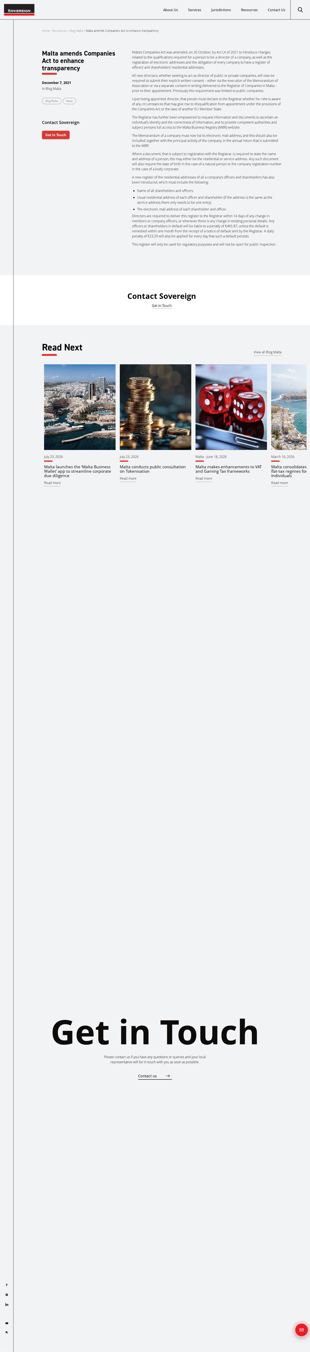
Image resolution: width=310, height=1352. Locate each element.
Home (46, 31)
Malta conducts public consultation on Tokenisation (153, 468)
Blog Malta (76, 31)
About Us (170, 10)
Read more (52, 482)
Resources (249, 10)
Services (194, 10)
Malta (199, 456)
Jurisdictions (221, 10)
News (69, 101)
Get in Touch (55, 135)
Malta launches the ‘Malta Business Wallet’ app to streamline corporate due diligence (77, 471)
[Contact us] (301, 1330)
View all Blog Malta (268, 352)
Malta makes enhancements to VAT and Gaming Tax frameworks (228, 468)
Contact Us (276, 10)
